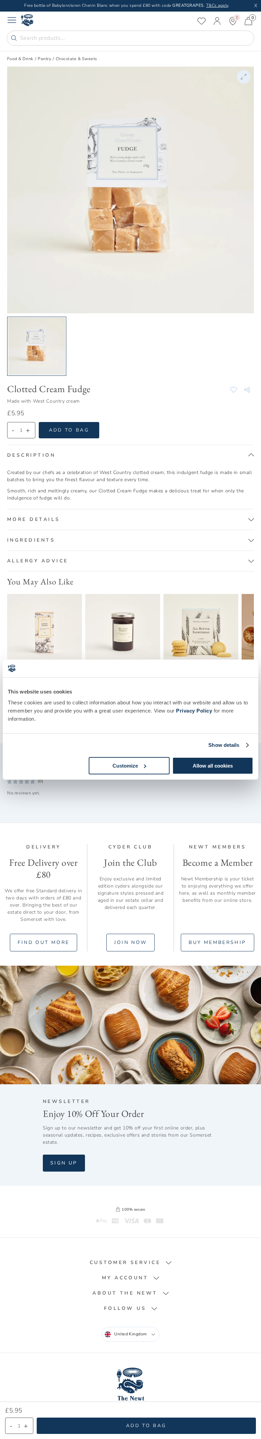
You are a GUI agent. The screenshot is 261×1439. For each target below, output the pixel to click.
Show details (223, 745)
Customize (125, 766)
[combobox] (130, 1334)
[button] (130, 455)
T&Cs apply (217, 5)
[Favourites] (201, 21)
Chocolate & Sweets (76, 59)
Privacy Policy (194, 711)
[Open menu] (12, 21)
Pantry (44, 59)
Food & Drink (20, 59)
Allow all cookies (213, 766)
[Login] (217, 21)
